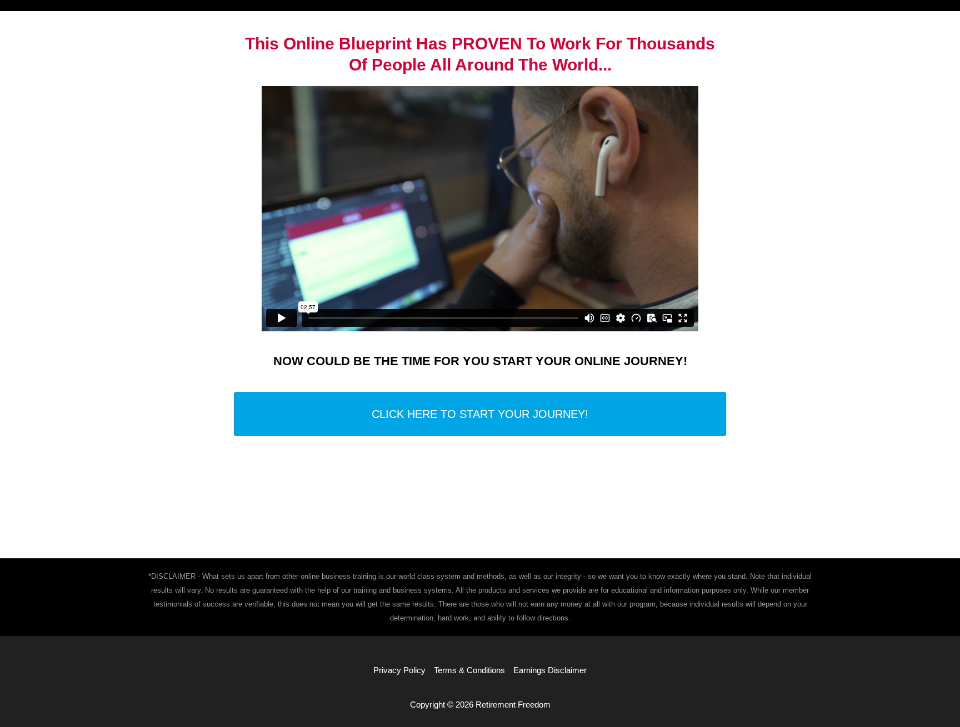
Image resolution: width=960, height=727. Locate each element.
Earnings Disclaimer (550, 670)
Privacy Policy (399, 670)
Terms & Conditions (469, 670)
